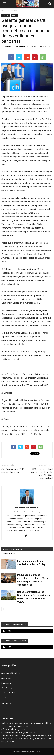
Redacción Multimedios (15, 46)
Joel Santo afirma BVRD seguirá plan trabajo (12, 470)
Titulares (14, 15)
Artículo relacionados (12, 549)
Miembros (6, 703)
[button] (50, 4)
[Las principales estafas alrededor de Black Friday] (8, 564)
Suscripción (6, 683)
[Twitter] (27, 536)
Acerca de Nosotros (10, 673)
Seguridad (5, 15)
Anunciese (6, 678)
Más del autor (9, 553)
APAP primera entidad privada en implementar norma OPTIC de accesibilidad (42, 473)
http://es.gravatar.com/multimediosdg (27, 512)
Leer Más (7, 631)
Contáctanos (7, 688)
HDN (6, 697)
